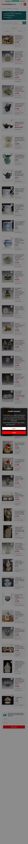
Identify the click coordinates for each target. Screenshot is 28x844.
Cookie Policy (18, 424)
